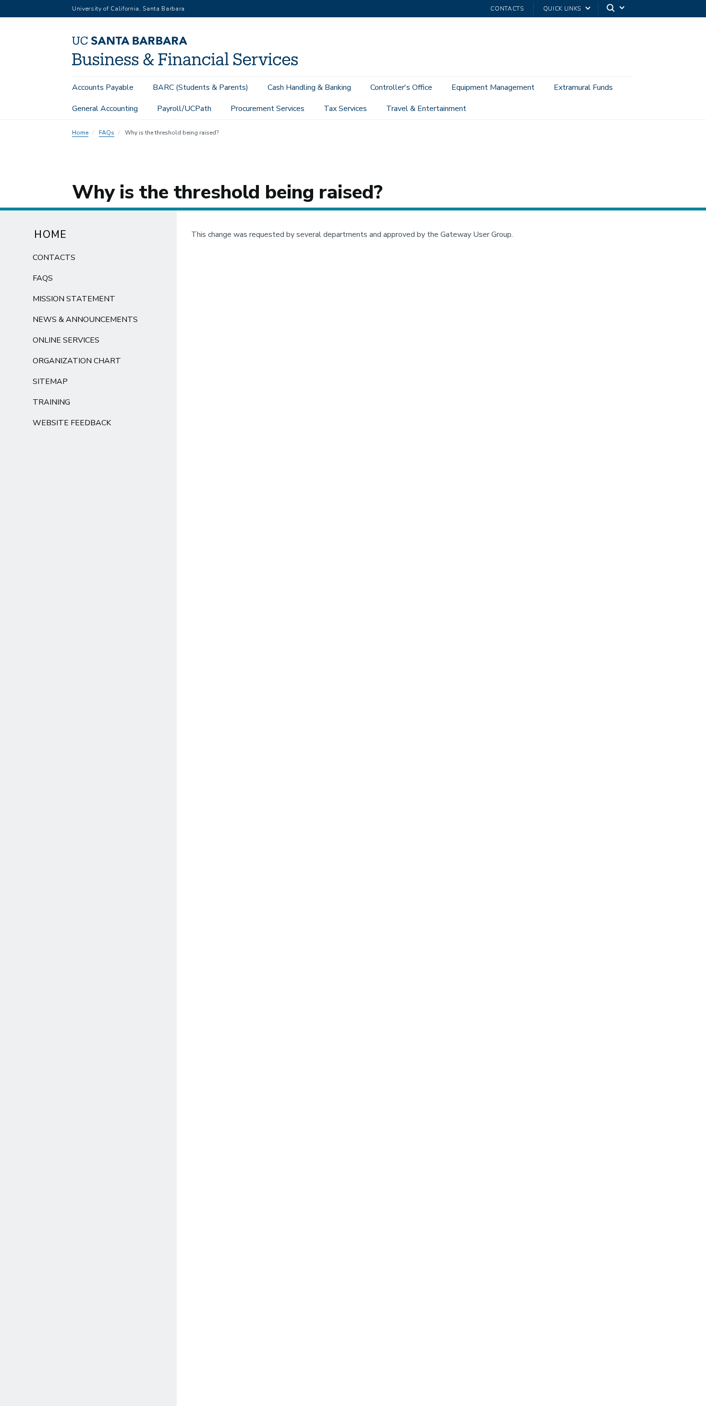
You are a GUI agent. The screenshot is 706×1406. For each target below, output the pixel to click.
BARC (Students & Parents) (200, 87)
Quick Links (562, 8)
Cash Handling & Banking (309, 87)
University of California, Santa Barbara (128, 8)
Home (80, 132)
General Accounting (105, 108)
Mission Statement (74, 299)
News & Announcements (85, 319)
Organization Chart (77, 361)
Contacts (506, 8)
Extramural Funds (583, 87)
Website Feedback (72, 423)
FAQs (106, 132)
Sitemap (50, 381)
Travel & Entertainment (426, 108)
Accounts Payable (103, 87)
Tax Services (345, 108)
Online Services (66, 340)
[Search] (616, 8)
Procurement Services (267, 108)
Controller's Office (401, 87)
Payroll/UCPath (184, 108)
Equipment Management (493, 87)
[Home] (188, 63)
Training (51, 402)
